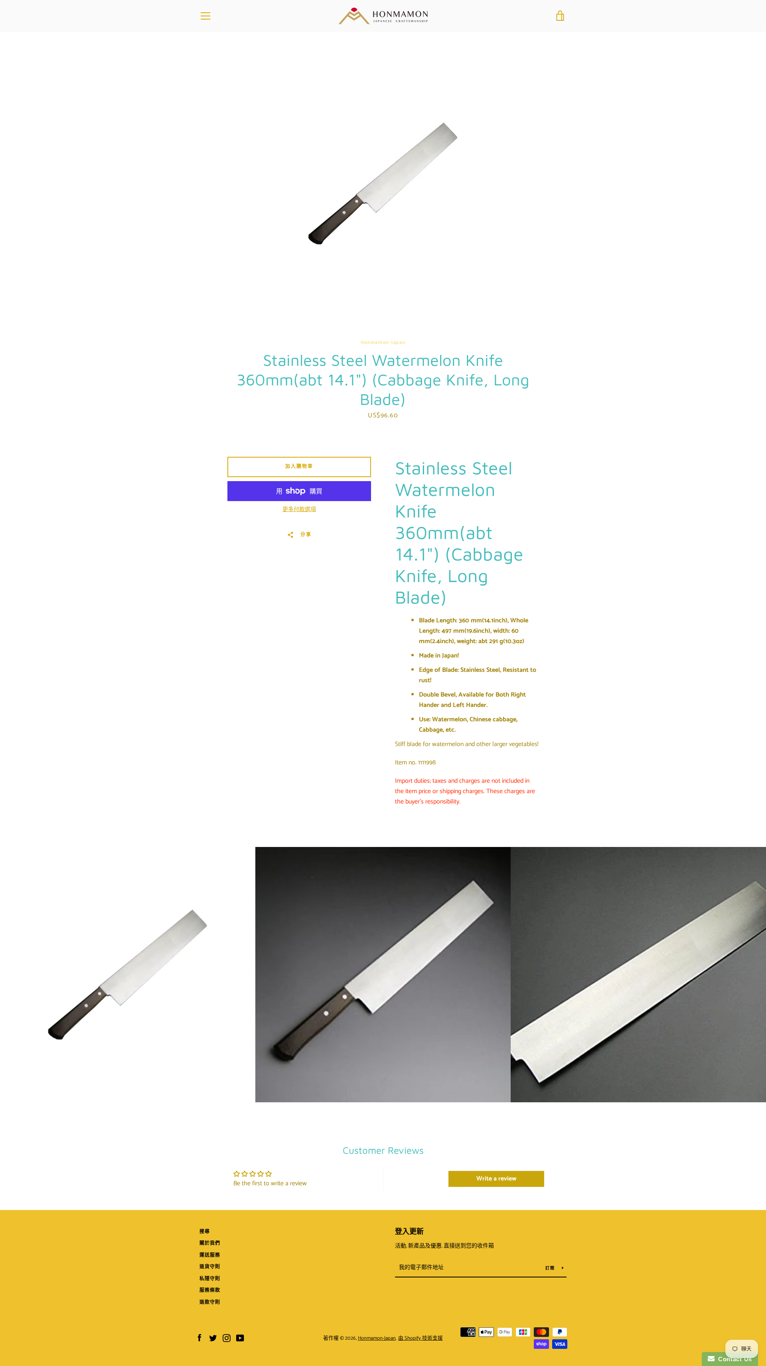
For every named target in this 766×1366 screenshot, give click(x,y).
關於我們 (209, 1243)
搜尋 (204, 1232)
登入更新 (409, 1232)
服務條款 (209, 1290)
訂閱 (550, 1268)
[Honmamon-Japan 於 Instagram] (227, 1337)
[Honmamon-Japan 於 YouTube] (240, 1337)
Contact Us (733, 1359)
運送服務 (209, 1255)
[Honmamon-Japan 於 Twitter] (213, 1337)
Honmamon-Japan (377, 1338)
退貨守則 (209, 1267)
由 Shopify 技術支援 (420, 1338)
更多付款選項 (299, 510)
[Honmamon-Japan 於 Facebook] (199, 1337)
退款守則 (209, 1302)
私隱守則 (209, 1279)
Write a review (496, 1178)
